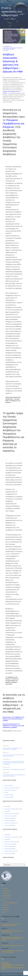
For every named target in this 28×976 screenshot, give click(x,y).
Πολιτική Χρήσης (4, 962)
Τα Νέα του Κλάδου (9, 785)
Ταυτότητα (6, 893)
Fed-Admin (6, 50)
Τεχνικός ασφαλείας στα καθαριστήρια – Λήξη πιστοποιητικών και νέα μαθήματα (12, 748)
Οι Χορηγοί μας (6, 905)
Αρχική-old (5, 888)
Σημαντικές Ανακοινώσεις (10, 49)
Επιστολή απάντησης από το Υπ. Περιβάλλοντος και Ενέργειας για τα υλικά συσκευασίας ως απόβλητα (13, 725)
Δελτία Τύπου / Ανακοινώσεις (11, 790)
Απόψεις (6, 811)
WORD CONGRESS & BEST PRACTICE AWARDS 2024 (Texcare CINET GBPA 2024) (14, 775)
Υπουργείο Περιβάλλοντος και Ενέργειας (13, 123)
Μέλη (4, 900)
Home (2, 18)
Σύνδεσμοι (5, 907)
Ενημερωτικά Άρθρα (9, 794)
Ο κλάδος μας (7, 898)
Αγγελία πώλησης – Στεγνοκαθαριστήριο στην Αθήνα (14, 769)
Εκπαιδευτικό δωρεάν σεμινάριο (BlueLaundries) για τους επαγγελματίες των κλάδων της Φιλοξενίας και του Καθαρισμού (13, 763)
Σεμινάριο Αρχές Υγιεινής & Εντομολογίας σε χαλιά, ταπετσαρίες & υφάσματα (13, 755)
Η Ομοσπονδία (6, 891)
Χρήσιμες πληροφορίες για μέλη (10, 902)
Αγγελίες (6, 792)
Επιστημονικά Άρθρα (9, 797)
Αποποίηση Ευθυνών (5, 963)
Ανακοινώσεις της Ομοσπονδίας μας (10, 47)
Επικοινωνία (5, 909)
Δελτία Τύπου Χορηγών (9, 815)
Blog (4, 912)
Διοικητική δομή (7, 895)
